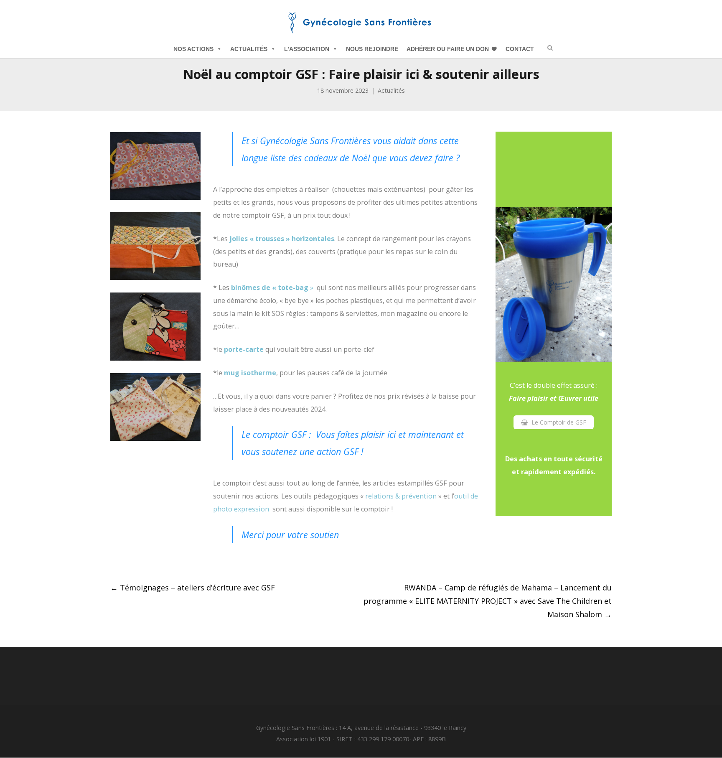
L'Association (306, 49)
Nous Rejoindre (372, 49)
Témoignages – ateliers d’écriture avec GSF (192, 587)
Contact (520, 49)
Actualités (248, 49)
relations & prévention (401, 496)
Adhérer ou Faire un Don (448, 49)
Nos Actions (193, 49)
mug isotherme (250, 372)
